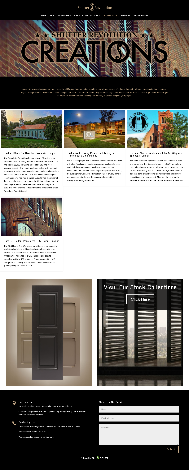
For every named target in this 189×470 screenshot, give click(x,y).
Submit (171, 449)
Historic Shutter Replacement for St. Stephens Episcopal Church (156, 154)
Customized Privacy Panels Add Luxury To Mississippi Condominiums (91, 154)
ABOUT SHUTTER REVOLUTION (134, 15)
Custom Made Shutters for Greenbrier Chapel (30, 153)
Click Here (140, 299)
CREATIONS (109, 15)
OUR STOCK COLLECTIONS (86, 15)
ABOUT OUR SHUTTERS (60, 15)
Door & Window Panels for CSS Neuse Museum (31, 241)
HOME (43, 15)
